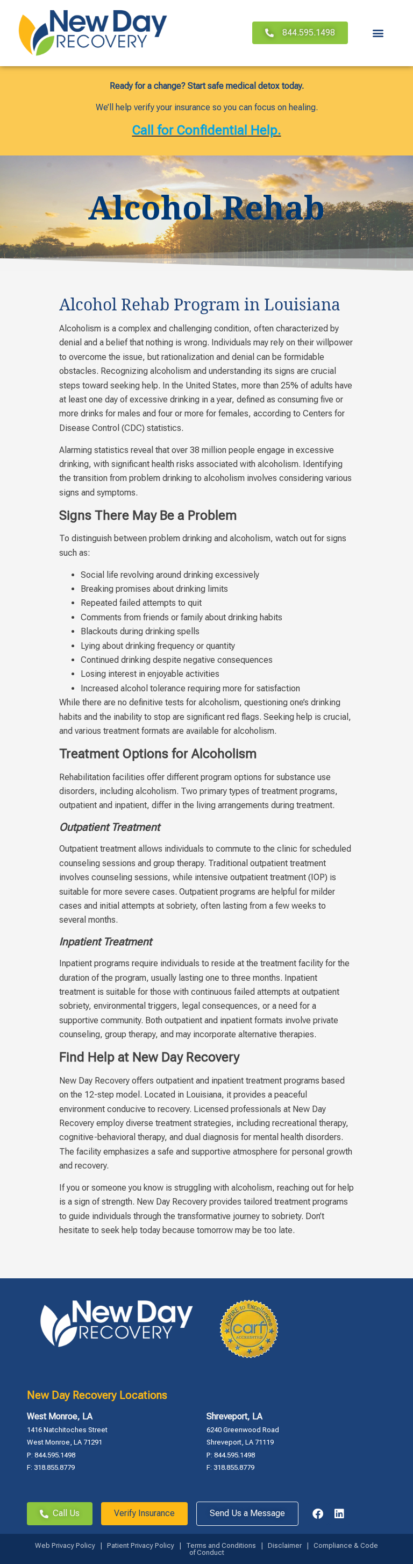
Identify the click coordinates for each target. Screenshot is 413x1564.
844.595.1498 (54, 1455)
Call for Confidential (189, 130)
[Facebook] (318, 1514)
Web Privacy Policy (65, 1545)
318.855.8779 (54, 1467)
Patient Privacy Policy (140, 1545)
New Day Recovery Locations (97, 1395)
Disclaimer (285, 1545)
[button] (378, 33)
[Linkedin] (339, 1514)
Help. (264, 130)
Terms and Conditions (222, 1545)
